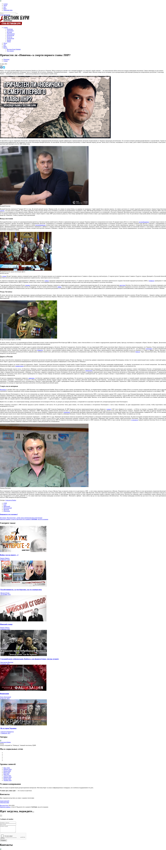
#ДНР (5, 503)
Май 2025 (6, 774)
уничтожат (149, 348)
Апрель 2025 (7, 775)
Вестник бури (4, 805)
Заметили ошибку (5, 807)
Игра (4, 8)
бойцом (137, 351)
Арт (4, 7)
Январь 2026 (7, 771)
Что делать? (10, 51)
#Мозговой (6, 506)
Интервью (3, 389)
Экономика (10, 30)
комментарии (19, 366)
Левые (9, 41)
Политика (10, 29)
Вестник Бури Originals (14, 49)
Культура (9, 37)
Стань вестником (5, 15)
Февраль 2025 (7, 777)
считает (2, 210)
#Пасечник (6, 511)
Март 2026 (6, 768)
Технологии (10, 38)
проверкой (67, 412)
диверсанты (88, 370)
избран (47, 280)
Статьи (5, 4)
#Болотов (6, 509)
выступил (122, 285)
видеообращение (144, 222)
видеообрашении (40, 225)
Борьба (9, 40)
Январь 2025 (7, 779)
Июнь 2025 (6, 772)
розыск (109, 409)
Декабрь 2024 (7, 780)
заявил (59, 287)
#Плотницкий (7, 508)
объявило (151, 280)
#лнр (4, 504)
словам (4, 276)
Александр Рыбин (10, 500)
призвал (27, 285)
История (9, 32)
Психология (10, 35)
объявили (40, 350)
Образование (11, 33)
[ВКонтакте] (1, 67)
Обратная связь (7, 10)
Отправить (3, 840)
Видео (5, 47)
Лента (5, 5)
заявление (31, 378)
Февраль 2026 (7, 769)
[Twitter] (4, 67)
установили (134, 420)
